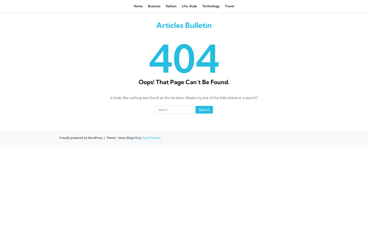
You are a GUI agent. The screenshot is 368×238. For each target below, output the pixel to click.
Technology (211, 6)
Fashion (171, 6)
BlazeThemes (151, 138)
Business (154, 6)
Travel (229, 6)
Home (138, 6)
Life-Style (189, 6)
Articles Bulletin (184, 25)
